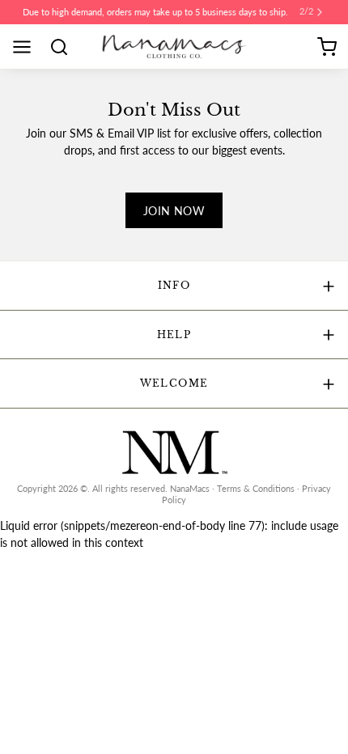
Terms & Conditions (256, 488)
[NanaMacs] (174, 46)
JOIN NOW (174, 211)
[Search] (64, 47)
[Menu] (27, 47)
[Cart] (327, 47)
